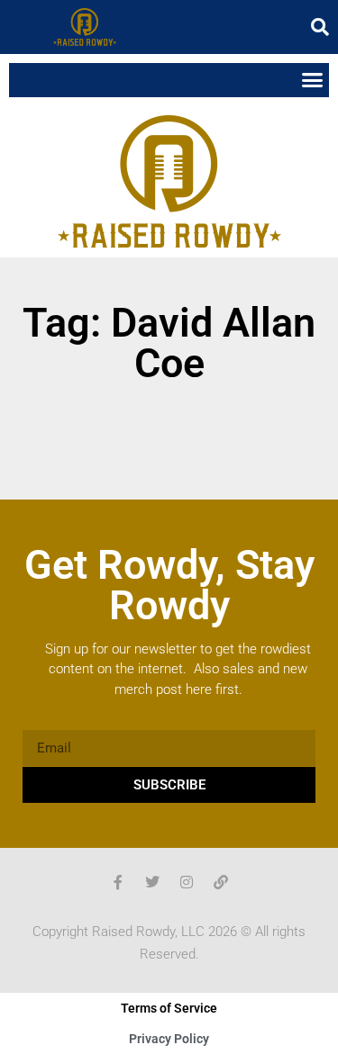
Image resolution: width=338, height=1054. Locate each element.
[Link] (221, 882)
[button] (320, 27)
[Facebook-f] (118, 882)
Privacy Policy (169, 1038)
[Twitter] (152, 882)
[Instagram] (186, 882)
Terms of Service (169, 1008)
